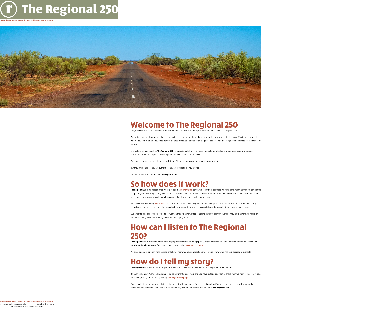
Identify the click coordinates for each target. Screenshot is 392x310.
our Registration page (178, 277)
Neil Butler (159, 203)
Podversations (31, 304)
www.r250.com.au (194, 245)
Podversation (186, 189)
